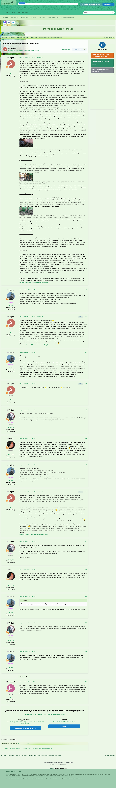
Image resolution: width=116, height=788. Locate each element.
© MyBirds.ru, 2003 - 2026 (13, 771)
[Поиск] (113, 12)
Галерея (25, 17)
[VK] (9, 22)
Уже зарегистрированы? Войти (90, 4)
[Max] (4, 22)
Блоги (34, 17)
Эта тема (105, 12)
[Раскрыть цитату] (21, 600)
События (15, 17)
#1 (86, 57)
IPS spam (51, 768)
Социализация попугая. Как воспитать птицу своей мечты (100, 62)
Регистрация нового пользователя (25, 728)
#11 (86, 569)
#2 (86, 289)
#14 (86, 651)
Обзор (13, 13)
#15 (86, 681)
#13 (86, 623)
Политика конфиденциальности (53, 762)
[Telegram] (13, 22)
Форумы (5, 17)
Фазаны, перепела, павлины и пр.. (29, 50)
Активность (24, 13)
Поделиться (66, 49)
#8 (86, 465)
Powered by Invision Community (58, 764)
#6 (86, 410)
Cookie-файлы (68, 762)
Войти (64, 726)
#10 (86, 541)
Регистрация (108, 4)
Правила (42, 17)
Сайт (6, 13)
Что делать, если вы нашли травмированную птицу (100, 55)
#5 (86, 383)
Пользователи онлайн (67, 17)
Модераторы (54, 17)
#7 (86, 438)
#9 (86, 491)
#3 (86, 316)
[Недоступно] (26, 143)
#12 (86, 596)
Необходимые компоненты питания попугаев (100, 70)
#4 (86, 352)
